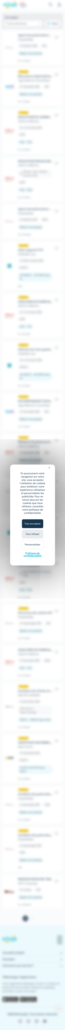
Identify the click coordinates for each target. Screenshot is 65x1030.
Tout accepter (32, 523)
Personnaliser (32, 544)
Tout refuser (32, 534)
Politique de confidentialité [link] (32, 554)
